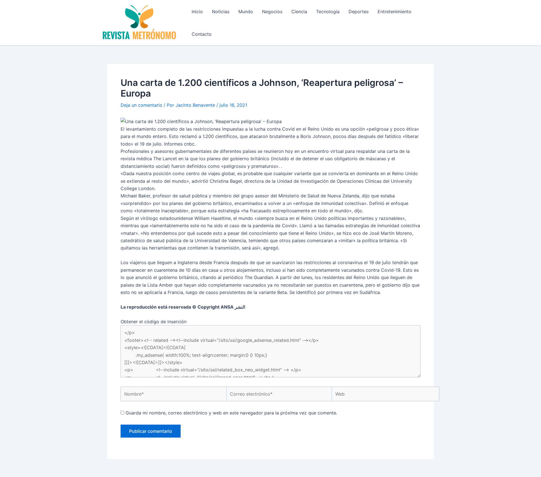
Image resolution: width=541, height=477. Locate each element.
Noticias (220, 11)
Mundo (245, 11)
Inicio (197, 11)
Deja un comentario (141, 105)
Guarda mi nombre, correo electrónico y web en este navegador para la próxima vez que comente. (231, 413)
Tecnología (328, 11)
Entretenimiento (394, 11)
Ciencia (299, 11)
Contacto (202, 34)
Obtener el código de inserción (154, 321)
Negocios (272, 11)
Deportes (359, 11)
